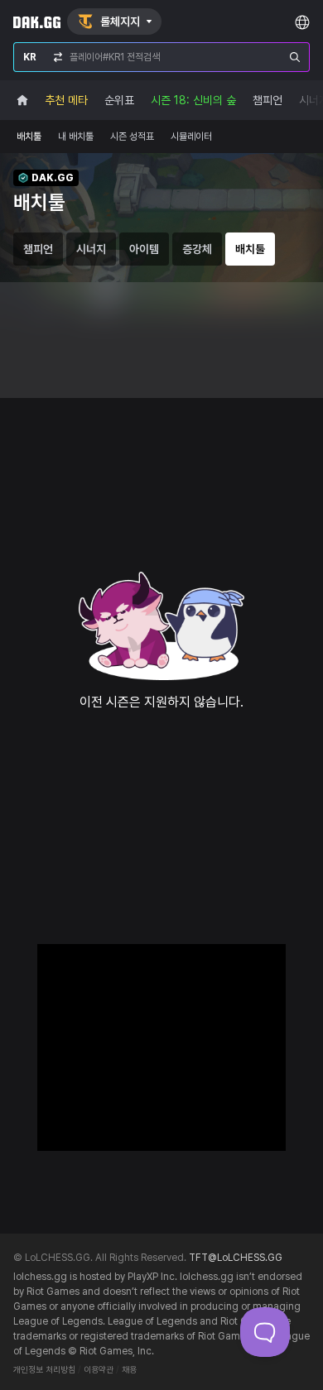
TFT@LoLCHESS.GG (235, 1257)
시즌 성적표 (132, 136)
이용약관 (98, 1369)
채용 (129, 1369)
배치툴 (29, 136)
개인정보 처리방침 (44, 1369)
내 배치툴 (76, 136)
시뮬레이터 (191, 136)
